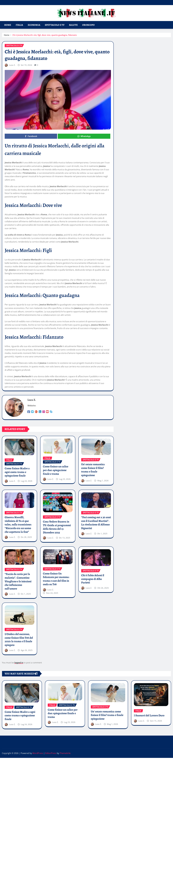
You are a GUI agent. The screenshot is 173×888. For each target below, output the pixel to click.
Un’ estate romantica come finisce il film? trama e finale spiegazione (93, 469)
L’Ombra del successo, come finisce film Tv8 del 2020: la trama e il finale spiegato (19, 639)
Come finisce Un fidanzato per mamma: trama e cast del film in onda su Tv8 (56, 579)
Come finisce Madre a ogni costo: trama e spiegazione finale (17, 472)
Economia (34, 25)
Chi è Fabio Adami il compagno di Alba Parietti (92, 578)
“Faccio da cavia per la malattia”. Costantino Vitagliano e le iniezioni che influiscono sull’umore (18, 581)
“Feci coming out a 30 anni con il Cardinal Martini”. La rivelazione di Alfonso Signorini (96, 522)
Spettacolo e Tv (54, 25)
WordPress (37, 753)
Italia (19, 25)
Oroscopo (88, 25)
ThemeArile (65, 753)
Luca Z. (12, 65)
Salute (73, 25)
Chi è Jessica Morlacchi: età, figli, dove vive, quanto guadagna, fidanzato (44, 35)
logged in (18, 662)
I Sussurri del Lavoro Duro (149, 715)
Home (7, 25)
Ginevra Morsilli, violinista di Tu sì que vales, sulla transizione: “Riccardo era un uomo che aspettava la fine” (18, 524)
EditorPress (50, 753)
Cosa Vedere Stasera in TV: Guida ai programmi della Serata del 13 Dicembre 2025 (57, 527)
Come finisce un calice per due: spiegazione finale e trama (55, 470)
